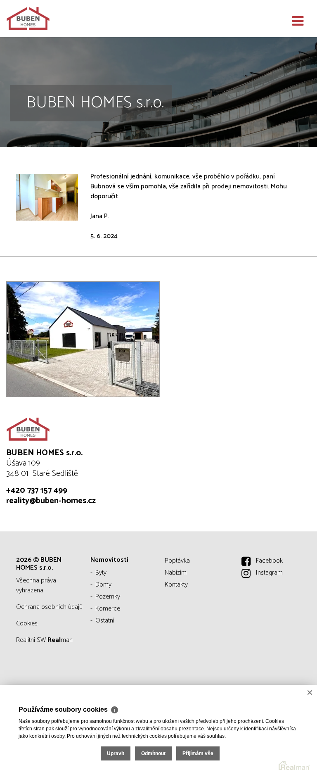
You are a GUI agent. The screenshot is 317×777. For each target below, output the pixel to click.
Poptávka (177, 560)
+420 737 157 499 (36, 490)
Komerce (107, 608)
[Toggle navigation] (298, 21)
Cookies (27, 623)
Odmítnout (153, 753)
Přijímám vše (197, 753)
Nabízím (176, 572)
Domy (103, 584)
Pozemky (107, 596)
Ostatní (104, 620)
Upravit (115, 753)
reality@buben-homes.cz (51, 501)
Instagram (269, 572)
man (60, 640)
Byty (100, 572)
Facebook (269, 560)
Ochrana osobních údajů (49, 607)
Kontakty (176, 584)
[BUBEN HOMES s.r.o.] (47, 18)
